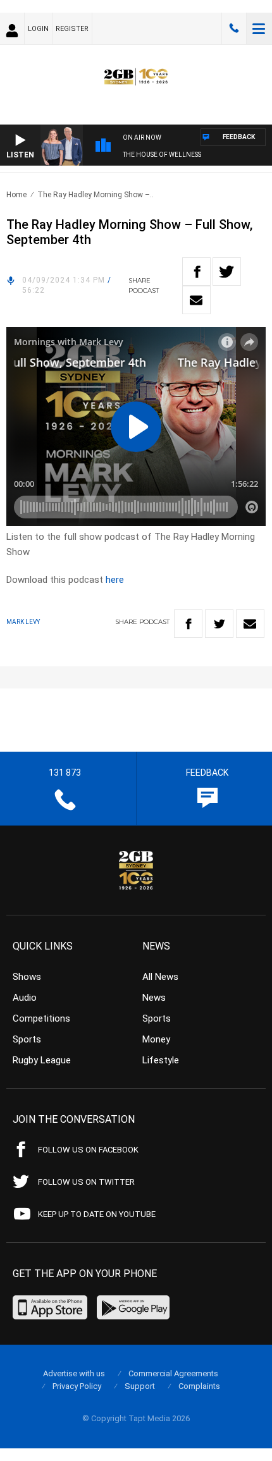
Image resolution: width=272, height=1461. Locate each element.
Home (16, 194)
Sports (27, 1039)
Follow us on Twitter (86, 1182)
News (154, 997)
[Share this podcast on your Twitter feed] (227, 271)
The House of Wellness (162, 154)
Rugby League (42, 1060)
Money (156, 1039)
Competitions (41, 1018)
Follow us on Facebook (88, 1149)
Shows (27, 976)
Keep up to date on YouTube (97, 1214)
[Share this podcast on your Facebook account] (196, 271)
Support (140, 1386)
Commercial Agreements (173, 1373)
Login (38, 29)
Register (72, 29)
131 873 (234, 28)
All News (160, 976)
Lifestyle (160, 1060)
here (115, 579)
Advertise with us (74, 1373)
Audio (25, 997)
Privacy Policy (77, 1386)
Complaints (199, 1386)
